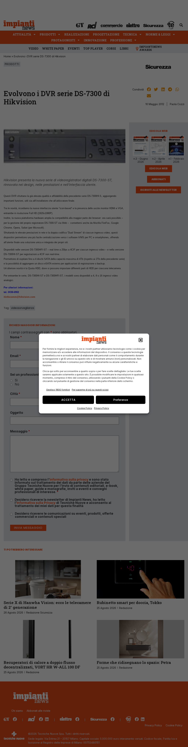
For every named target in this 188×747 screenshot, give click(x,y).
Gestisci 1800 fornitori (58, 389)
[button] (140, 340)
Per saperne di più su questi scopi (90, 389)
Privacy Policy (101, 408)
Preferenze (120, 400)
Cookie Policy (84, 408)
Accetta (68, 400)
